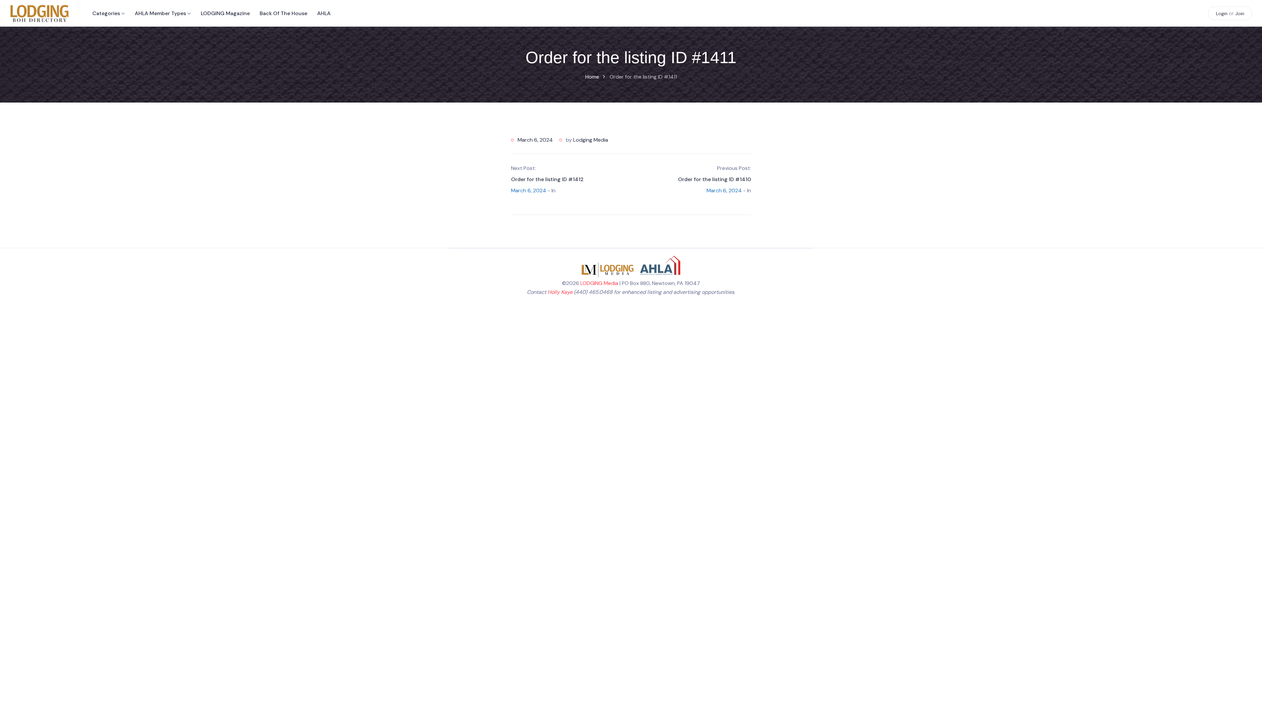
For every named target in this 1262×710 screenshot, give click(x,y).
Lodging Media (590, 139)
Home (592, 76)
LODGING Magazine (225, 13)
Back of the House (283, 13)
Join (1239, 13)
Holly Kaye (560, 292)
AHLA (324, 13)
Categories (106, 13)
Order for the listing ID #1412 (547, 179)
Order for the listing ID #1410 (714, 179)
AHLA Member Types (160, 13)
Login (1221, 13)
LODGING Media (599, 283)
